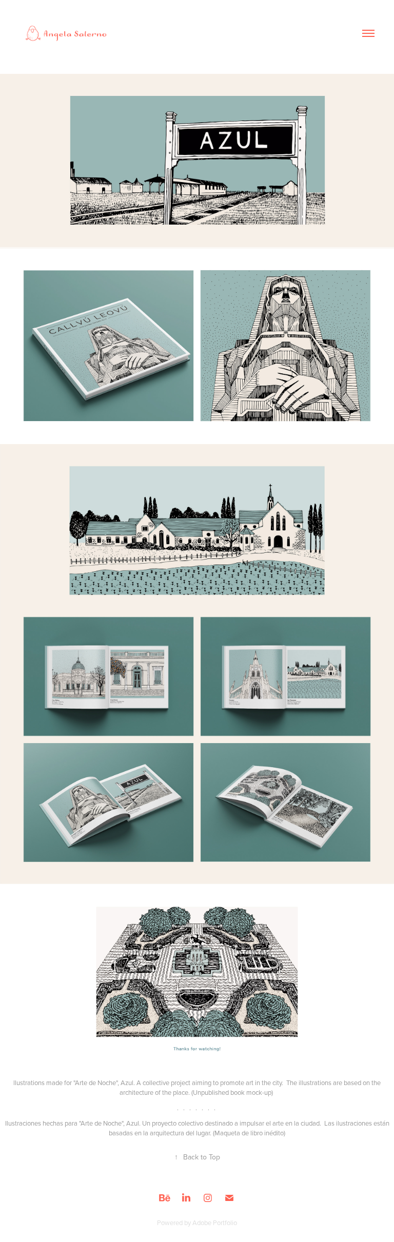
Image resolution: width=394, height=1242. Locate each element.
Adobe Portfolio (214, 1222)
